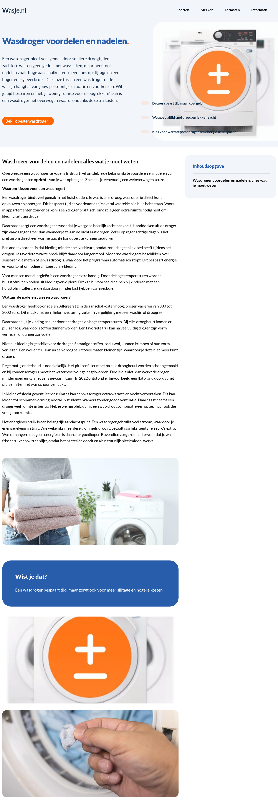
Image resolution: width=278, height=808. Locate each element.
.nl (14, 10)
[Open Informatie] (270, 10)
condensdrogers (25, 372)
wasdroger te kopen (47, 173)
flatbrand (146, 378)
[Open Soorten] (192, 10)
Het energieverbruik (19, 422)
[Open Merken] (216, 10)
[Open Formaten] (242, 10)
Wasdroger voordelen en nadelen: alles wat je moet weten (230, 183)
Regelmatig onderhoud (21, 365)
